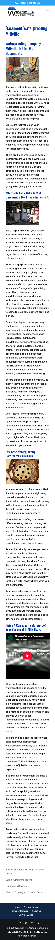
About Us (36, 911)
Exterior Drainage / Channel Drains (25, 892)
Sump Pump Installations (19, 879)
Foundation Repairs (16, 886)
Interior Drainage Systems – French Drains (25, 871)
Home (17, 907)
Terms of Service (19, 911)
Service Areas (26, 915)
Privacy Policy (30, 907)
